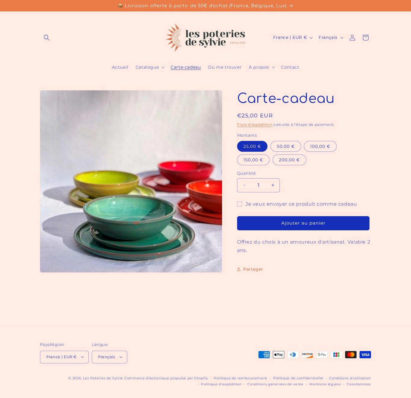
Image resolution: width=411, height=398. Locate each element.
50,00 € (286, 146)
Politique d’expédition (221, 384)
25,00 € (252, 146)
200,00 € (289, 160)
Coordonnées (359, 384)
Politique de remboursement (240, 378)
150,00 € (253, 160)
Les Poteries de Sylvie (103, 378)
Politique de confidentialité (298, 378)
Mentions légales (325, 384)
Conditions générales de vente (275, 384)
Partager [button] (253, 269)
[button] (46, 37)
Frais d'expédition (255, 124)
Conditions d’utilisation (350, 378)
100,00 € (320, 146)
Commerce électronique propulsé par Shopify (166, 378)
